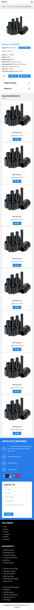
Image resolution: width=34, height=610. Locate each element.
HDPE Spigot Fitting (9, 552)
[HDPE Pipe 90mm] (17, 410)
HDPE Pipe (10, 7)
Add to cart (13, 76)
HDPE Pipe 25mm (17, 132)
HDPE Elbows (7, 600)
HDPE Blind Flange (9, 592)
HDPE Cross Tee (8, 581)
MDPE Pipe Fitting (8, 576)
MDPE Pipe (6, 560)
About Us (6, 529)
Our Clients (7, 534)
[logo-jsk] (4, 2)
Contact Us (6, 539)
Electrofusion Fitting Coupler (11, 587)
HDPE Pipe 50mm (17, 301)
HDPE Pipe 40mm (17, 258)
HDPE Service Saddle (9, 573)
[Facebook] (3, 476)
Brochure (6, 537)
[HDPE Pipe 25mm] (17, 116)
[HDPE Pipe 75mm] (17, 368)
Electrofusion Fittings (9, 555)
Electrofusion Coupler (9, 571)
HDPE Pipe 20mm (17, 175)
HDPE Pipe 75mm (17, 385)
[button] (32, 2)
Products (6, 532)
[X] (7, 476)
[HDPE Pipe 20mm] (17, 158)
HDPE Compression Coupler (11, 579)
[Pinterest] (18, 476)
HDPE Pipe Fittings (9, 550)
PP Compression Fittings (10, 557)
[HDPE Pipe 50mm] (17, 284)
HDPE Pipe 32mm (17, 217)
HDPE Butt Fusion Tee (9, 597)
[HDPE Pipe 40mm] (17, 242)
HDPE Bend (7, 589)
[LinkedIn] (14, 476)
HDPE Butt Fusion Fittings (11, 568)
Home (3, 7)
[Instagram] (10, 476)
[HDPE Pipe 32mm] (17, 200)
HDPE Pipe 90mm (17, 427)
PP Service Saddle (8, 563)
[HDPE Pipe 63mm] (17, 326)
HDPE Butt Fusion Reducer (11, 595)
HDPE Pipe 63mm (17, 343)
